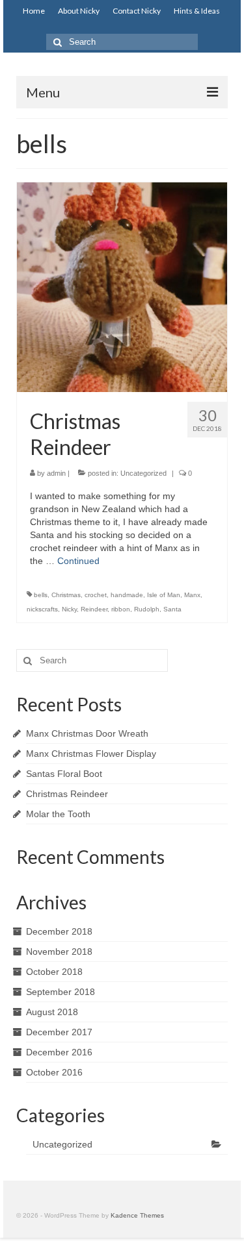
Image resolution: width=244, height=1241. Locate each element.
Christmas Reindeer (67, 794)
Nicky (69, 609)
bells (40, 594)
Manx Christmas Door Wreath (87, 733)
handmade (127, 594)
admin (56, 473)
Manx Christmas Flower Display (91, 753)
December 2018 (59, 931)
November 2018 (59, 951)
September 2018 (60, 992)
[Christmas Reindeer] (122, 286)
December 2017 (59, 1032)
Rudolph (146, 609)
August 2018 (52, 1012)
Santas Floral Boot (64, 773)
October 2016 (54, 1072)
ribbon (120, 609)
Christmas (66, 594)
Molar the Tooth (58, 814)
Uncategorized (143, 473)
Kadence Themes (137, 1215)
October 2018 (54, 971)
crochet (96, 594)
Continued (78, 561)
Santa (172, 609)
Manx (192, 594)
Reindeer (94, 609)
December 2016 (59, 1052)
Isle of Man (163, 594)
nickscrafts (42, 609)
